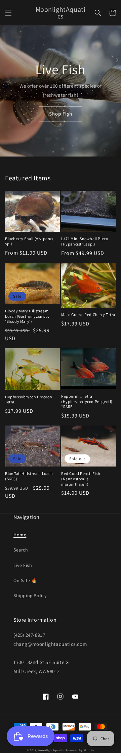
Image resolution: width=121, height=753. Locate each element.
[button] (8, 12)
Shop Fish (60, 113)
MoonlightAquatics (51, 750)
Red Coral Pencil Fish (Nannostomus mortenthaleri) (80, 478)
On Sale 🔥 (25, 580)
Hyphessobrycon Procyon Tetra (28, 399)
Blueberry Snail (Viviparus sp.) (29, 241)
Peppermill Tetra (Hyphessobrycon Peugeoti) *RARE (87, 401)
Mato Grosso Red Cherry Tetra (88, 314)
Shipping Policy (30, 595)
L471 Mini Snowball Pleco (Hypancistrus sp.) (84, 241)
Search (20, 550)
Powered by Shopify (80, 750)
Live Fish (22, 565)
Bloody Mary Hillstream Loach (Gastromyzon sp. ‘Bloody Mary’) (27, 316)
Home (19, 535)
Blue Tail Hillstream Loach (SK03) (29, 476)
